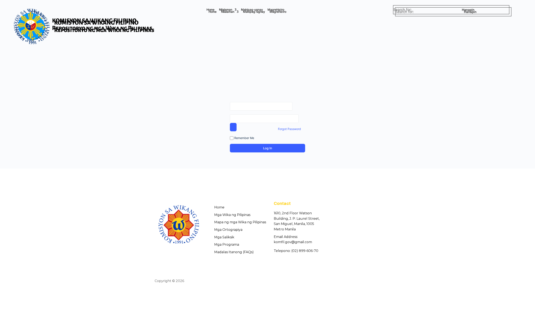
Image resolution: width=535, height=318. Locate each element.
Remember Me (243, 138)
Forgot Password (289, 129)
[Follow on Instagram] (377, 281)
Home (210, 9)
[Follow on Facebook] (362, 281)
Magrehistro (276, 9)
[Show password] (233, 127)
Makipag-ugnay (252, 9)
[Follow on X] (370, 281)
